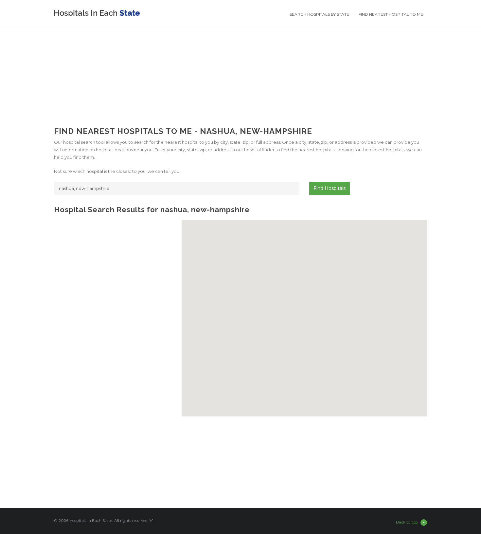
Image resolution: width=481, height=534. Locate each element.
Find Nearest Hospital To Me (391, 14)
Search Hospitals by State (319, 14)
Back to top (407, 522)
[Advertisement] (240, 72)
